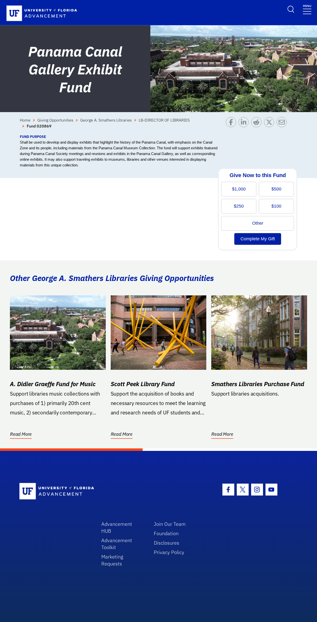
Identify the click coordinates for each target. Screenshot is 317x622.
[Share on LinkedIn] (244, 125)
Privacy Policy (169, 552)
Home (25, 120)
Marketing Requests (112, 560)
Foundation (166, 533)
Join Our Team (170, 524)
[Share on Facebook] (232, 125)
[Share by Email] (283, 125)
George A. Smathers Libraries (106, 120)
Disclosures (166, 542)
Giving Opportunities (55, 120)
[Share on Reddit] (257, 125)
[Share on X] (270, 125)
